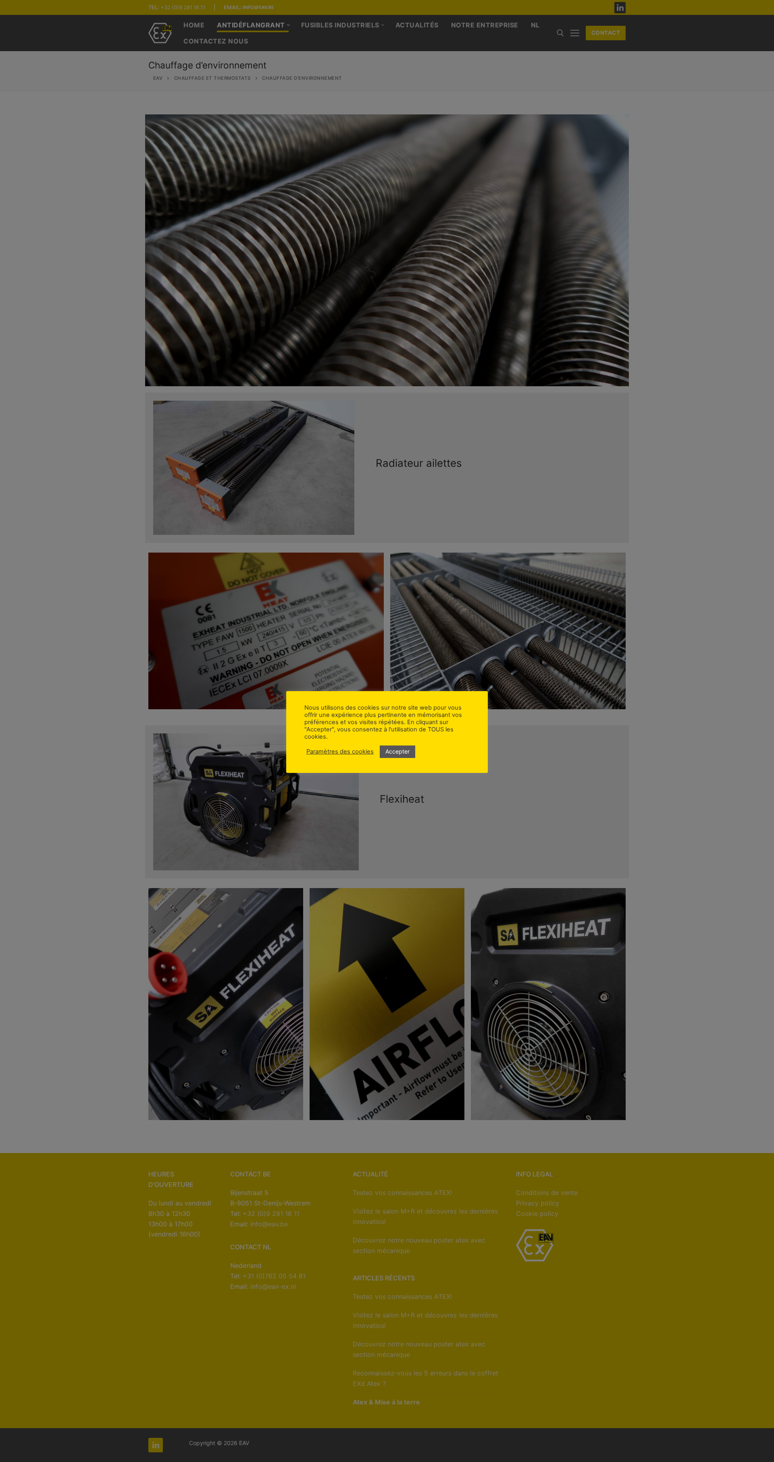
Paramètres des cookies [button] (340, 751)
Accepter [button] (397, 751)
